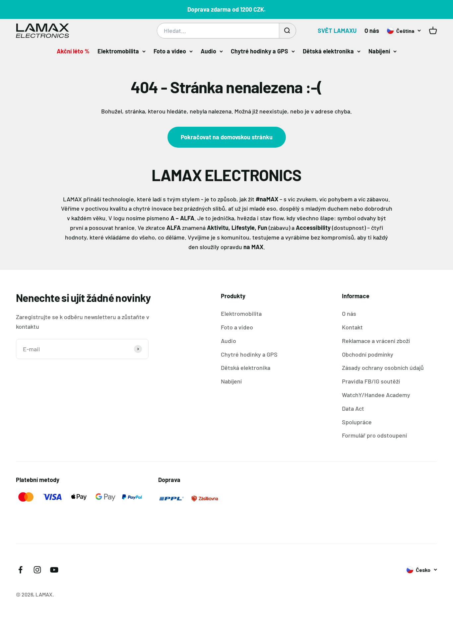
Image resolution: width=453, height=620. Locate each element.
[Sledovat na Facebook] (20, 569)
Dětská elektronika (328, 51)
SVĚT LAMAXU (337, 30)
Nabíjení (379, 51)
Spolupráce (357, 422)
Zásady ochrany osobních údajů (383, 367)
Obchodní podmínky (367, 354)
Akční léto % (73, 51)
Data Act (353, 408)
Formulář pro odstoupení (374, 435)
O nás (371, 30)
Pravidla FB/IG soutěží (371, 381)
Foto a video (170, 51)
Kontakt (352, 327)
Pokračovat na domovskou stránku (227, 137)
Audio (208, 51)
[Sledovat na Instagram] (37, 569)
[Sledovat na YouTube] (54, 569)
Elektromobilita (118, 51)
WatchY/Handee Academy (376, 394)
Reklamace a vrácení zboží (376, 340)
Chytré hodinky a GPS (259, 51)
